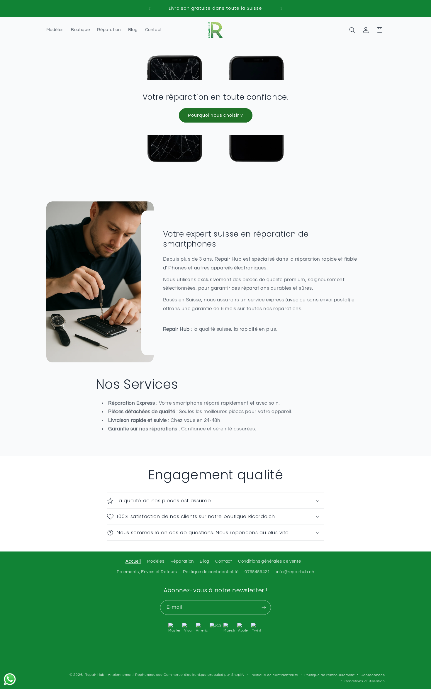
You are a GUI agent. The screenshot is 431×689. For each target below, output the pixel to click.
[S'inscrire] (264, 607)
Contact (223, 561)
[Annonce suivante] (281, 8)
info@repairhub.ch (295, 572)
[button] (352, 30)
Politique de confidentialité (211, 572)
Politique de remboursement (329, 675)
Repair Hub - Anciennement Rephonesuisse (124, 674)
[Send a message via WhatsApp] (10, 679)
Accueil (133, 561)
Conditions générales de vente (269, 561)
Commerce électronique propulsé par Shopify (204, 674)
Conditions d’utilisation (365, 681)
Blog (204, 561)
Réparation (182, 561)
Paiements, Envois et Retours (147, 572)
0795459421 (257, 572)
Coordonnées (373, 675)
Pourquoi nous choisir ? (215, 115)
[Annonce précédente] (149, 8)
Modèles (155, 561)
